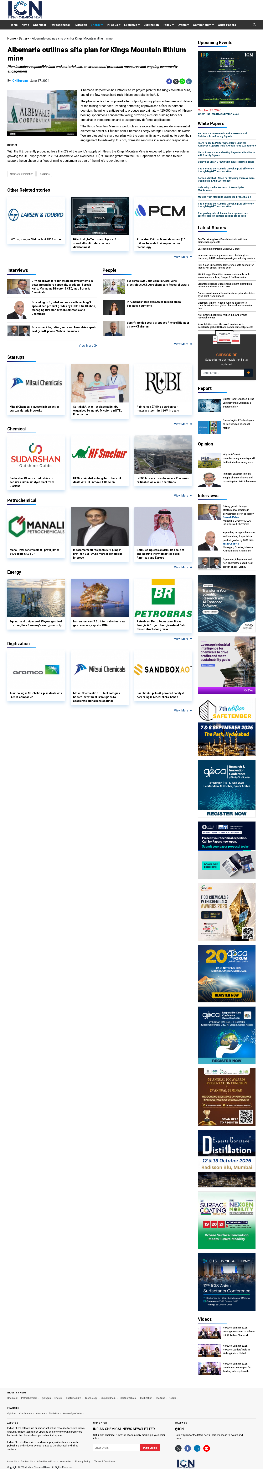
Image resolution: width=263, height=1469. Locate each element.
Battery (24, 38)
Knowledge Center (72, 1413)
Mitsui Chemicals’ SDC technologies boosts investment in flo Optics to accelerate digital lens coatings (96, 697)
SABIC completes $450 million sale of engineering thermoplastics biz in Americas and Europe (160, 553)
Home (14, 25)
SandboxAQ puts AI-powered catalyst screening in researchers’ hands (160, 695)
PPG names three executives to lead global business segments (154, 303)
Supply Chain (108, 1398)
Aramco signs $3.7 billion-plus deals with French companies (36, 695)
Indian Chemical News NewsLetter (124, 1429)
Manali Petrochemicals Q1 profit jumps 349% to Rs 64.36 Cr (34, 551)
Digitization (151, 25)
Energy (96, 25)
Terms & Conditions (104, 1461)
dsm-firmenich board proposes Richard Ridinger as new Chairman (158, 324)
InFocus (113, 25)
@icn (179, 1429)
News (25, 25)
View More (181, 256)
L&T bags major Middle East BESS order (35, 239)
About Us (12, 1461)
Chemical (39, 25)
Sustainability (73, 1398)
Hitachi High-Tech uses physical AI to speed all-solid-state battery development (97, 243)
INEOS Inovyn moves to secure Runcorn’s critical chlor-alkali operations (163, 480)
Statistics (54, 1413)
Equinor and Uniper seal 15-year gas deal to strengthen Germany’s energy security (36, 623)
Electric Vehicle (128, 1398)
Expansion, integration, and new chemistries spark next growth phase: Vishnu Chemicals (64, 329)
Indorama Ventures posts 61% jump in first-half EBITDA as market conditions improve (97, 553)
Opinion (11, 1413)
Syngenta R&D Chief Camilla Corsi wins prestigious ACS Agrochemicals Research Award (158, 282)
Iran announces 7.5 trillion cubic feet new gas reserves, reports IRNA (99, 623)
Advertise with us (46, 1461)
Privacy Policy (82, 1461)
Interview (40, 1413)
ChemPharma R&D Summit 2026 (218, 112)
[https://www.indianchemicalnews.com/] (196, 1464)
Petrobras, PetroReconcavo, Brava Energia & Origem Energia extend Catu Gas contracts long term (161, 625)
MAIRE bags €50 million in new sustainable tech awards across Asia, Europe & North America (224, 276)
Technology (91, 1398)
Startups (160, 1398)
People (109, 270)
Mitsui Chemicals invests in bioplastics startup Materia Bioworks (34, 408)
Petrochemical (60, 25)
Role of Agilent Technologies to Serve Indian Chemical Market (238, 424)
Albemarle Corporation (21, 174)
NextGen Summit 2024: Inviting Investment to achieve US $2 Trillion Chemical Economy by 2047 (239, 1331)
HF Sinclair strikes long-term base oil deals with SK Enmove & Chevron (97, 480)
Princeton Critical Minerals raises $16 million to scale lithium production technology (161, 243)
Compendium (202, 25)
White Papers (227, 25)
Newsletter (65, 1461)
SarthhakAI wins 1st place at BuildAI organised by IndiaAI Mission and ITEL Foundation (97, 410)
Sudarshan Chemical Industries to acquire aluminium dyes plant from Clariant (32, 482)
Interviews (17, 270)
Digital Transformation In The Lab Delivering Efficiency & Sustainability (238, 403)
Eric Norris (44, 174)
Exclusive (131, 25)
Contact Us (27, 1461)
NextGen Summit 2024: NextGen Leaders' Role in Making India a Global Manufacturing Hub (236, 1349)
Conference (25, 1413)
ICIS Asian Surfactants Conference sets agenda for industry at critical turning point (226, 266)
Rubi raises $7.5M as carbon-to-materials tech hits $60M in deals (158, 408)
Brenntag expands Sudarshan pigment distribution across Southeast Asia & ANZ (225, 285)
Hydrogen (80, 25)
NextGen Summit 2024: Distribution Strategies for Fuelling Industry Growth (237, 1367)
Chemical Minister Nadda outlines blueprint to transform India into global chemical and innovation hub (225, 305)
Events (182, 25)
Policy (167, 25)
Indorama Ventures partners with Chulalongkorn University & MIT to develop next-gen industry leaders (226, 257)
